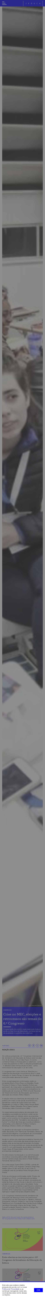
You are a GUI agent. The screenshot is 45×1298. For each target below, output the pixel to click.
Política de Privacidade (10, 1289)
